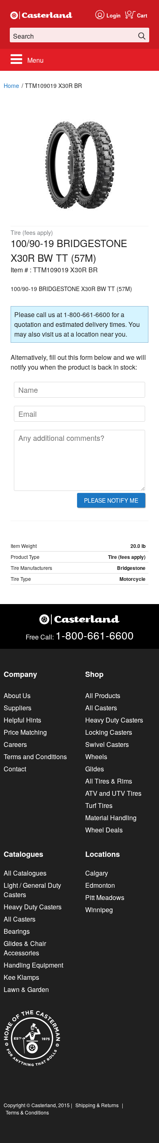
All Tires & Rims (108, 781)
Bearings (17, 931)
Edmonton (100, 885)
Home (11, 85)
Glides (94, 768)
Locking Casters (108, 732)
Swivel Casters (107, 744)
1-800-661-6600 (94, 634)
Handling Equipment (33, 965)
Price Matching (25, 732)
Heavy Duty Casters (114, 720)
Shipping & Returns (97, 1104)
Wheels (96, 756)
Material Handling (111, 817)
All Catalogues (25, 873)
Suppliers (17, 707)
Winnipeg (99, 909)
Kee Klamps (21, 977)
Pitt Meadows (104, 897)
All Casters (101, 707)
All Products (102, 695)
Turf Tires (99, 805)
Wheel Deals (104, 829)
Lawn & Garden (26, 989)
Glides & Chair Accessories (25, 948)
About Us (17, 695)
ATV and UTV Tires (113, 793)
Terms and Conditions (35, 756)
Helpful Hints (22, 720)
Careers (15, 744)
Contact (15, 768)
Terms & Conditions (27, 1112)
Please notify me (111, 500)
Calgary (96, 873)
